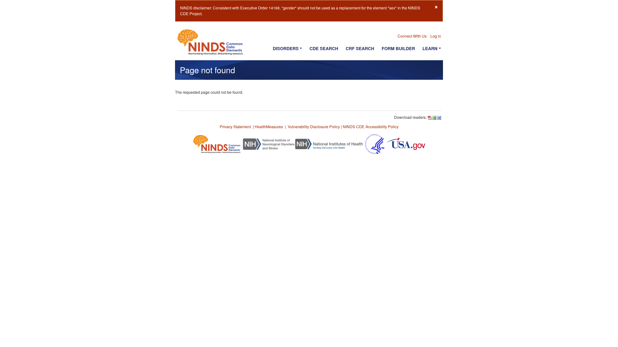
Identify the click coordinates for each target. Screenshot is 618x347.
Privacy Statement (235, 126)
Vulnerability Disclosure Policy (314, 126)
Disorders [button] (286, 48)
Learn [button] (429, 48)
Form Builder (398, 48)
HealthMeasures (269, 126)
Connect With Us (412, 36)
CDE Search (323, 48)
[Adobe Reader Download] (429, 117)
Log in (435, 36)
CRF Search (360, 48)
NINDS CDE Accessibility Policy (371, 126)
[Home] (212, 42)
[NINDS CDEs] (217, 143)
